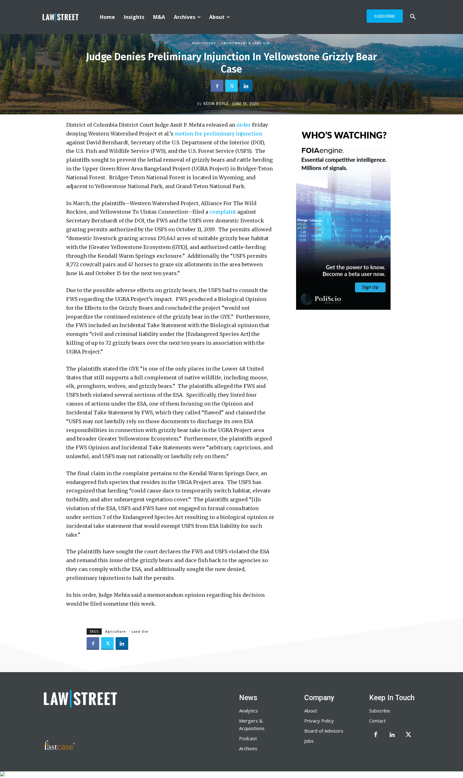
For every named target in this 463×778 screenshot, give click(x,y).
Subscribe (379, 710)
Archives (248, 748)
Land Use (140, 632)
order (244, 125)
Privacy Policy (319, 720)
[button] (412, 17)
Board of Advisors (323, 731)
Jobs (309, 741)
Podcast (248, 738)
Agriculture (204, 43)
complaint (222, 212)
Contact (377, 720)
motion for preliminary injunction (218, 133)
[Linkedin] (246, 86)
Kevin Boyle (216, 104)
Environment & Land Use (245, 43)
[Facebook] (217, 86)
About (310, 710)
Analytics (248, 710)
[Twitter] (231, 86)
